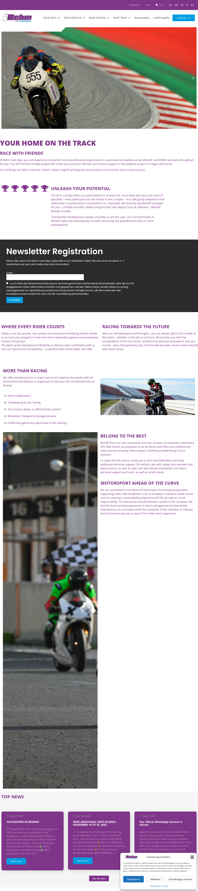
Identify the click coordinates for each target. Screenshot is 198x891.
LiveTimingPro (161, 17)
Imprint (165, 886)
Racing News (142, 17)
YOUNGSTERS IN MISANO (23, 822)
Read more (16, 861)
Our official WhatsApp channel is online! (160, 823)
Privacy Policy (155, 886)
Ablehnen (155, 879)
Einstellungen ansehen (180, 879)
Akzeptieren (133, 879)
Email (9, 273)
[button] (192, 857)
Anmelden (14, 300)
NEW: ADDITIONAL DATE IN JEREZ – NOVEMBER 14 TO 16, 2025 (95, 823)
